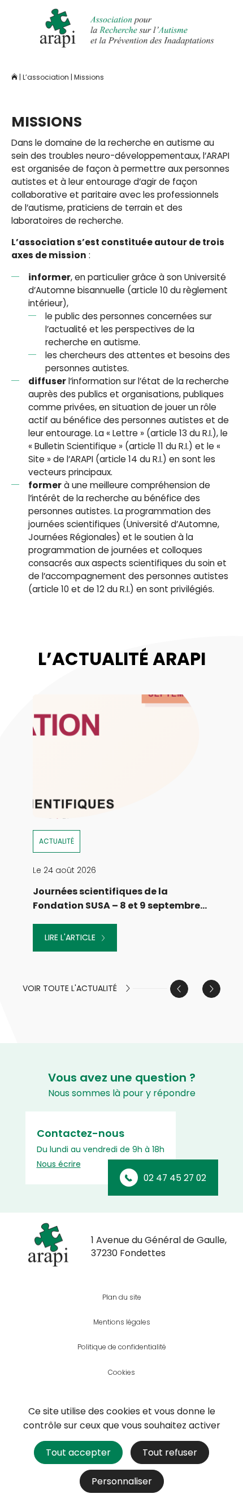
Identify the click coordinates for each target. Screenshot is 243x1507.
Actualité (56, 841)
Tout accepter (78, 1452)
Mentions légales (121, 1322)
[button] (211, 989)
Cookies (121, 1372)
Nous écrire (59, 1164)
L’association (46, 77)
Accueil (14, 76)
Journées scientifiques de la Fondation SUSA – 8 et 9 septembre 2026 (116, 905)
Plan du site (121, 1297)
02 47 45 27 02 (175, 1178)
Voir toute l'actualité (70, 989)
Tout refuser (169, 1452)
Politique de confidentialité (121, 1347)
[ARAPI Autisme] (121, 28)
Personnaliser (122, 1481)
